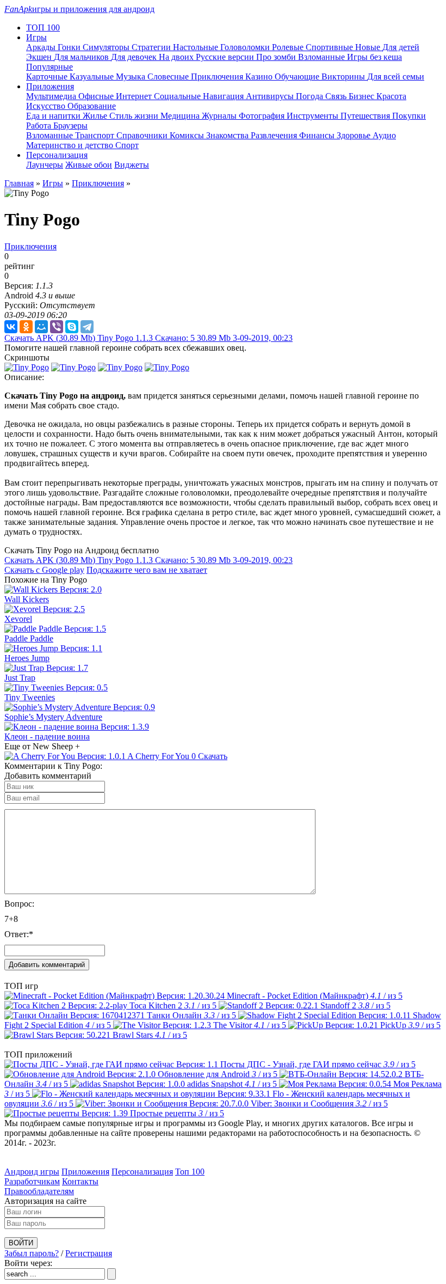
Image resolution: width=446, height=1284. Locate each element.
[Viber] (56, 326)
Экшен (40, 57)
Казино (260, 76)
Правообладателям (39, 1191)
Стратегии (152, 47)
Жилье (96, 115)
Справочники (143, 135)
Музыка (131, 76)
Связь (337, 96)
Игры (52, 183)
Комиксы (188, 135)
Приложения (85, 1171)
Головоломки (246, 47)
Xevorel (18, 618)
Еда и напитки (54, 115)
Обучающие (298, 76)
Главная (19, 183)
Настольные (196, 47)
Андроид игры (31, 1171)
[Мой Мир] (41, 326)
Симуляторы (107, 47)
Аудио (384, 135)
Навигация (224, 96)
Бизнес (362, 96)
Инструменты (313, 115)
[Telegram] (87, 326)
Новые (368, 47)
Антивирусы (271, 96)
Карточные (48, 76)
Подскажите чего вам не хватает (146, 569)
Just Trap (19, 677)
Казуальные (93, 76)
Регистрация (88, 1253)
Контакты (80, 1181)
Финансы (318, 135)
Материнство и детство (70, 145)
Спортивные (330, 47)
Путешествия (366, 115)
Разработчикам (32, 1181)
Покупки (409, 115)
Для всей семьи (395, 76)
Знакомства (228, 135)
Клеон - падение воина (47, 736)
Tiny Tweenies (29, 697)
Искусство (46, 106)
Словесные (169, 76)
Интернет (135, 96)
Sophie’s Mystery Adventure (53, 717)
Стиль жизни (134, 115)
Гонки (70, 47)
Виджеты (131, 164)
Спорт (127, 145)
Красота (391, 96)
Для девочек (135, 57)
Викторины (344, 76)
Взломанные (322, 57)
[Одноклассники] (26, 326)
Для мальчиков (82, 57)
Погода (310, 96)
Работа (39, 125)
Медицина (181, 115)
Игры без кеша (374, 57)
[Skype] (71, 326)
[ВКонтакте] (10, 326)
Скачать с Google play (44, 569)
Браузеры (70, 125)
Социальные (178, 96)
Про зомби (277, 57)
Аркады (42, 47)
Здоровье (355, 135)
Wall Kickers (26, 599)
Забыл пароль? (31, 1253)
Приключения (218, 76)
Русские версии (226, 57)
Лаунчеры (44, 164)
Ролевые (289, 47)
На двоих (177, 57)
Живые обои (88, 164)
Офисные (97, 96)
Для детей (400, 47)
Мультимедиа (52, 96)
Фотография (263, 115)
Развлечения (275, 135)
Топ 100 (190, 1171)
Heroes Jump (26, 658)
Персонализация (142, 1171)
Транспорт (95, 135)
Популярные (49, 66)
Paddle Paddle (28, 638)
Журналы (220, 115)
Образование (91, 106)
